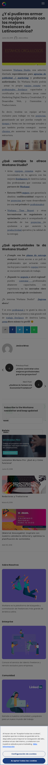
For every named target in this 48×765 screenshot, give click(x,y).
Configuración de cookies (24, 754)
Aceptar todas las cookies (24, 760)
